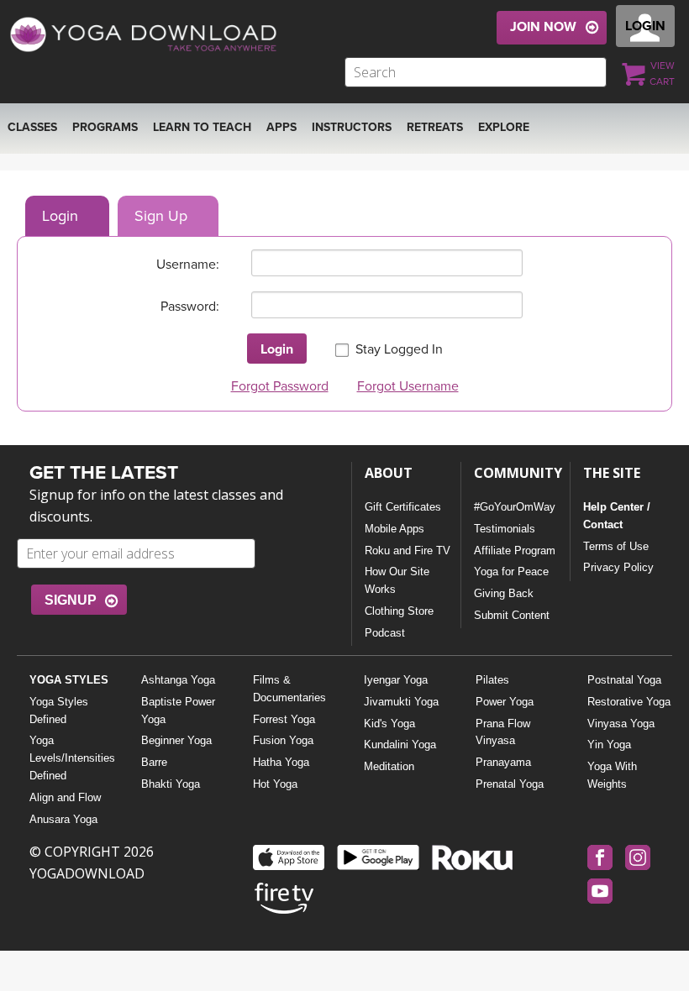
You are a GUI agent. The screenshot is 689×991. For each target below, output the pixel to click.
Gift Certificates (403, 507)
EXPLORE (503, 127)
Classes (32, 127)
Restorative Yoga (629, 701)
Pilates (492, 680)
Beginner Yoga (176, 740)
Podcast (385, 633)
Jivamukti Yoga (401, 701)
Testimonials (504, 528)
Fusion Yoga (283, 740)
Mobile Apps (394, 528)
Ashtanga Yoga (178, 680)
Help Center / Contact (616, 516)
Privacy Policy (618, 567)
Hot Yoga (275, 784)
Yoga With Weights (612, 775)
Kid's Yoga (389, 723)
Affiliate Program (514, 550)
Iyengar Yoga (396, 680)
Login (60, 216)
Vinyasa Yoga (621, 723)
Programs (105, 127)
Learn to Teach (202, 127)
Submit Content (512, 615)
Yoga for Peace (511, 571)
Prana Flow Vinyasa (503, 732)
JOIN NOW (543, 26)
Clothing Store (399, 611)
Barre (154, 762)
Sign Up (160, 216)
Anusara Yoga (63, 819)
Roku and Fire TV (407, 550)
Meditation (389, 766)
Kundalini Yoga (400, 744)
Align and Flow (65, 797)
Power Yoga (505, 701)
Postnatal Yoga (624, 680)
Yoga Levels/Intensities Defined (71, 758)
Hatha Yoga (281, 762)
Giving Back (504, 593)
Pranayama (503, 762)
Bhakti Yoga (170, 784)
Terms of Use (616, 546)
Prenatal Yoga (510, 784)
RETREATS (435, 127)
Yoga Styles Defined (58, 710)
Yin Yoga (609, 744)
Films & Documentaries (289, 689)
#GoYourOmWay (514, 507)
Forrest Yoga (284, 719)
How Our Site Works (397, 580)
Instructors (352, 127)
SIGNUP (71, 600)
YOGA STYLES (68, 680)
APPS (281, 127)
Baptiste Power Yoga (178, 710)
